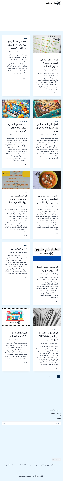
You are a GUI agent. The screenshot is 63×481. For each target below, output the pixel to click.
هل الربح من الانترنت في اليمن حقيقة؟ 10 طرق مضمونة (48, 336)
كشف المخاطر (56, 465)
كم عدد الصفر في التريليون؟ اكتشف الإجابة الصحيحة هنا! (18, 199)
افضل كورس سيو (19, 248)
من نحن (29, 465)
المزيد (56, 92)
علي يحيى (52, 70)
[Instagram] (53, 459)
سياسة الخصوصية (9, 465)
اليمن (26, 329)
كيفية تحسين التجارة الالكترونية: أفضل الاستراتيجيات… (17, 127)
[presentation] (47, 44)
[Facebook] (59, 459)
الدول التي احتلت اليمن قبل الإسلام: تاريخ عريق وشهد (47, 127)
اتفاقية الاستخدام (21, 465)
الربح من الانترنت (23, 121)
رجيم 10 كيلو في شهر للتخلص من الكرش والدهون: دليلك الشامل (47, 199)
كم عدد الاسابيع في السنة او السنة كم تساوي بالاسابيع (49, 63)
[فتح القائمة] (3, 3)
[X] (56, 459)
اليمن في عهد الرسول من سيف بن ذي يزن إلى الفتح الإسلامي (16, 44)
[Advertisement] (31, 18)
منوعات (56, 56)
